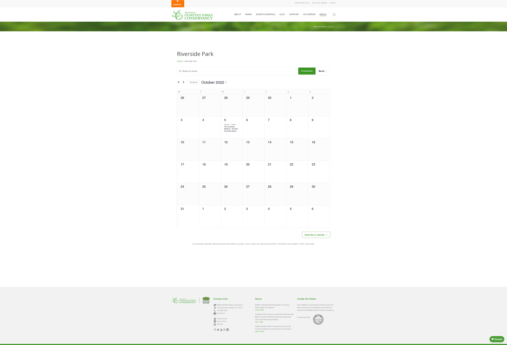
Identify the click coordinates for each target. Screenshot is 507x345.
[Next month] (183, 82)
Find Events (307, 71)
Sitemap (220, 324)
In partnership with (303, 317)
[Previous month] (178, 82)
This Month (193, 82)
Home (329, 26)
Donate (177, 4)
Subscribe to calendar (315, 234)
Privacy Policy (222, 319)
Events (180, 61)
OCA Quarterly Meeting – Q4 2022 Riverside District (231, 128)
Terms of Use (221, 321)
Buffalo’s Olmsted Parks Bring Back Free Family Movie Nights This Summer (272, 306)
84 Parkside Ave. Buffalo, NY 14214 (229, 308)
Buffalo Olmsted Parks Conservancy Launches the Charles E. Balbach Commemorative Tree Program (273, 327)
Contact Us (221, 313)
